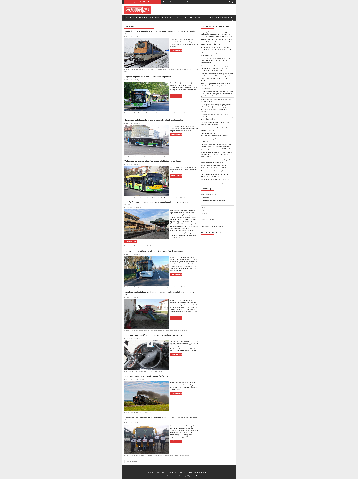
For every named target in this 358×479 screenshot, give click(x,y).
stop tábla (162, 330)
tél (190, 69)
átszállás (138, 112)
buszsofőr (154, 287)
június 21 (142, 156)
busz (137, 69)
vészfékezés (182, 287)
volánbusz (186, 455)
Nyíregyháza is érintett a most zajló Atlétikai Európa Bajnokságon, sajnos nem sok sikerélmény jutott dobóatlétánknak (217, 117)
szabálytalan (175, 287)
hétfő (140, 455)
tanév (186, 112)
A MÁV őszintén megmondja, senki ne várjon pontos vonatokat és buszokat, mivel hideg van (160, 32)
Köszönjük (204, 213)
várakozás (161, 371)
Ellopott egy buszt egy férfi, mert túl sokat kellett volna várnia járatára (153, 335)
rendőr (156, 371)
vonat (125, 71)
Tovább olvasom (176, 50)
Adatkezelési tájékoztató (208, 194)
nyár (153, 156)
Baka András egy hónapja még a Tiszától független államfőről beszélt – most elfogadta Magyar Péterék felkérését (217, 154)
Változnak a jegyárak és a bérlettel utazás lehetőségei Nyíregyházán (152, 161)
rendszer (174, 112)
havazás (141, 69)
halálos (145, 330)
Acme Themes (196, 476)
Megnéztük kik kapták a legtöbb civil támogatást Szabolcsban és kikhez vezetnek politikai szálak (194, 2)
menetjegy (174, 197)
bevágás (146, 287)
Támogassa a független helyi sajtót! (212, 226)
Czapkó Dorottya (139, 379)
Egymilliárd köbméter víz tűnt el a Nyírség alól (215, 179)
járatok (144, 455)
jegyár (156, 197)
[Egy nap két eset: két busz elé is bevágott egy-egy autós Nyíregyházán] (146, 257)
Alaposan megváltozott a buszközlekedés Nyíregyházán (147, 77)
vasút (149, 246)
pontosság (163, 69)
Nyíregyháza (154, 17)
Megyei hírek (129, 69)
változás (126, 115)
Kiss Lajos (137, 36)
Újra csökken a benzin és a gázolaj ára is (213, 183)
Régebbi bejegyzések (133, 461)
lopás (152, 371)
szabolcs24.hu (138, 207)
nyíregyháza (166, 455)
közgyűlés (161, 197)
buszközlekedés (154, 112)
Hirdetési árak (205, 197)
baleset (141, 287)
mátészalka (157, 330)
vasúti (196, 69)
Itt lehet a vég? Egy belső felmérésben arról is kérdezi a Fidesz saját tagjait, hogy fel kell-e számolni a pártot (215, 60)
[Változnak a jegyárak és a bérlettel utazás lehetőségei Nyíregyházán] (146, 167)
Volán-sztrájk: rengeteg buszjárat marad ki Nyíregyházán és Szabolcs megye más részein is (161, 418)
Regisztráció (205, 210)
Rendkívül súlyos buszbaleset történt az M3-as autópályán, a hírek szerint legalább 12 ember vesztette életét (215, 86)
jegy (153, 197)
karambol (150, 330)
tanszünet (187, 197)
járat (148, 371)
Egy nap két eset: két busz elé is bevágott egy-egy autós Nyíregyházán (153, 251)
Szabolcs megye (174, 455)
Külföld (198, 17)
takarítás (186, 69)
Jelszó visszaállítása (208, 219)
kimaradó (149, 455)
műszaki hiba (156, 69)
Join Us (203, 207)
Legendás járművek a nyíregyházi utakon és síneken (146, 376)
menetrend (161, 112)
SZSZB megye (166, 17)
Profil (203, 223)
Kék (205, 17)
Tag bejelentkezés (206, 217)
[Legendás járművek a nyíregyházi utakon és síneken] (146, 382)
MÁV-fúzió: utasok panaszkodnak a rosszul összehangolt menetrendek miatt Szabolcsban (156, 203)
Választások (187, 17)
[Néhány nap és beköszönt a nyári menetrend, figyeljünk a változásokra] (146, 126)
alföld (135, 371)
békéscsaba (140, 371)
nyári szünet (158, 156)
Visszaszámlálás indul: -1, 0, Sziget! (212, 171)
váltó (193, 69)
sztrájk (181, 455)
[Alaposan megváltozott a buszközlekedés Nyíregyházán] (146, 83)
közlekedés (147, 69)
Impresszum (205, 204)
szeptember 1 (181, 112)
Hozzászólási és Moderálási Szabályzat (213, 201)
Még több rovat (222, 17)
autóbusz (143, 112)
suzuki (167, 330)
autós (137, 287)
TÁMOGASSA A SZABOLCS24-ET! (136, 17)
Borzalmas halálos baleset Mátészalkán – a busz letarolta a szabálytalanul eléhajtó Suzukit (159, 293)
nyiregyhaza (168, 112)
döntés (150, 197)
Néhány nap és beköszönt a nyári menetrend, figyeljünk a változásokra (153, 120)
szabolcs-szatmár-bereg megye (175, 69)
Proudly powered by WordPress (167, 476)
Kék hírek (128, 371)
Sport (211, 17)
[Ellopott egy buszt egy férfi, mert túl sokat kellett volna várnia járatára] (146, 341)
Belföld (177, 17)
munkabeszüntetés (157, 455)
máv (151, 69)
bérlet (142, 197)
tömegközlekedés (193, 112)
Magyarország (130, 156)
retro (150, 412)
